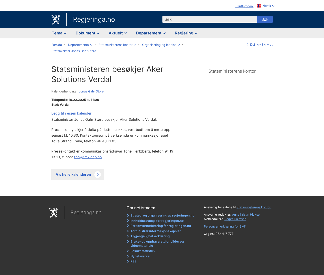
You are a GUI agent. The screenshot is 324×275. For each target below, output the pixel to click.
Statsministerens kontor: (253, 207)
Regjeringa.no (94, 19)
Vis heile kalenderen (73, 174)
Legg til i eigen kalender (71, 113)
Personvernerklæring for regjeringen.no (160, 226)
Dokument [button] (86, 33)
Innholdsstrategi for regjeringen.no (157, 220)
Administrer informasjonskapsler (155, 231)
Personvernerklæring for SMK (225, 226)
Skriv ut (267, 44)
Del (252, 44)
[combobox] (209, 19)
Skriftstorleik (244, 6)
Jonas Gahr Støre (91, 91)
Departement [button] (149, 33)
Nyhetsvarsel (140, 256)
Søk (264, 19)
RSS (133, 261)
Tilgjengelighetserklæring (150, 236)
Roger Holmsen (235, 219)
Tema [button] (57, 33)
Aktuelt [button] (116, 33)
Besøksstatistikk (142, 251)
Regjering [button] (184, 33)
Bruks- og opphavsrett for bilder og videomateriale (157, 243)
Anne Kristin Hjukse (246, 214)
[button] (80, 45)
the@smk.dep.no (88, 157)
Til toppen (115, 189)
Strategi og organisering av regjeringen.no (162, 215)
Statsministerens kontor (232, 71)
